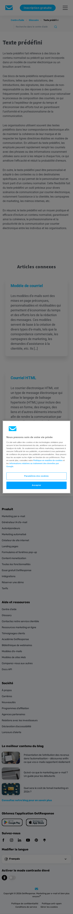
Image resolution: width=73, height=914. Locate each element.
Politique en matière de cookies (48, 460)
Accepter (36, 485)
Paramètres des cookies (36, 476)
